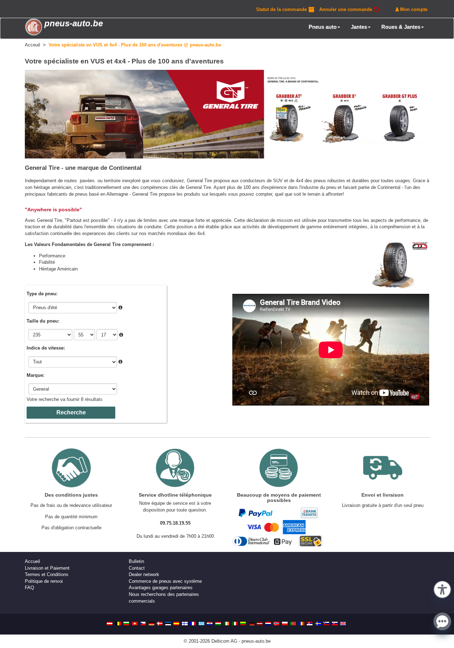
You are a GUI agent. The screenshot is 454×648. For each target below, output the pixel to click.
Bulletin (136, 561)
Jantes (359, 27)
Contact (137, 568)
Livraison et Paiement (47, 568)
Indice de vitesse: (46, 348)
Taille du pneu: (43, 321)
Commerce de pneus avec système (165, 581)
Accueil (32, 561)
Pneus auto (323, 27)
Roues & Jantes (400, 27)
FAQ (29, 587)
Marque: (35, 375)
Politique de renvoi (44, 581)
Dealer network (144, 574)
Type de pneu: (42, 293)
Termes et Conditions (46, 574)
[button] (442, 588)
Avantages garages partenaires (161, 587)
